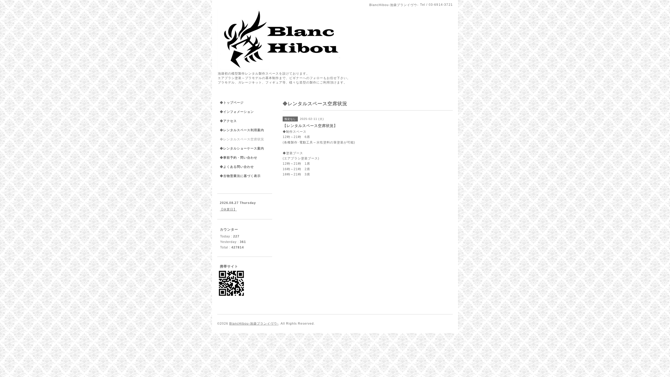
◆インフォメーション (237, 112)
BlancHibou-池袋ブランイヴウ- (253, 323)
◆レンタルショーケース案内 (242, 148)
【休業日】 (228, 209)
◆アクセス (228, 121)
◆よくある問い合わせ (237, 167)
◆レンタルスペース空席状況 (242, 139)
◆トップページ (232, 102)
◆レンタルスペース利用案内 (242, 130)
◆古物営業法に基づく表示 (240, 176)
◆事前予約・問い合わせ (238, 157)
